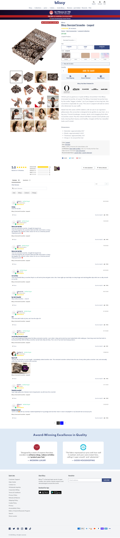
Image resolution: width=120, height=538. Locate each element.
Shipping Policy (13, 500)
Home (63, 31)
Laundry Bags (77, 153)
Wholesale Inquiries (15, 487)
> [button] (65, 423)
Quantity (63, 67)
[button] (94, 3)
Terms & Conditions (14, 492)
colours (27, 193)
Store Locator (13, 516)
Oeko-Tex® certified (75, 148)
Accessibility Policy (14, 508)
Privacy (11, 505)
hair (14, 193)
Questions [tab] (25, 180)
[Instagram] (22, 529)
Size (62, 43)
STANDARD (69, 47)
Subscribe (107, 480)
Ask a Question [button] (89, 167)
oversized (67, 144)
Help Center (12, 482)
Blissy (20, 193)
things (34, 193)
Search (11, 513)
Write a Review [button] (103, 167)
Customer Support (14, 479)
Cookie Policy (13, 503)
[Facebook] (10, 529)
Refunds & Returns (14, 498)
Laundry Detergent (87, 153)
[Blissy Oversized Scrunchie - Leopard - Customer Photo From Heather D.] (57, 168)
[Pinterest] (18, 529)
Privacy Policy (13, 495)
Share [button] (15, 215)
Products (66, 36)
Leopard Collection (83, 31)
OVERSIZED (101, 47)
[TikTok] (30, 529)
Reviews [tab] (14, 180)
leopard (67, 142)
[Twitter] (14, 529)
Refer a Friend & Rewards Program (19, 511)
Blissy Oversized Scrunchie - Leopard (21, 211)
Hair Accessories (71, 31)
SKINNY (85, 47)
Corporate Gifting (14, 490)
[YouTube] (26, 529)
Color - (65, 51)
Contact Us (12, 484)
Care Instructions (80, 150)
